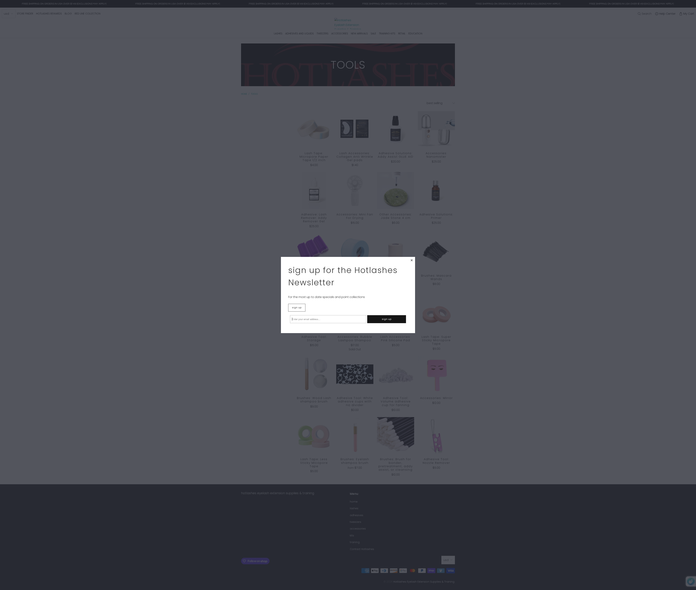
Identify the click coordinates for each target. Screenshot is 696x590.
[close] (412, 260)
